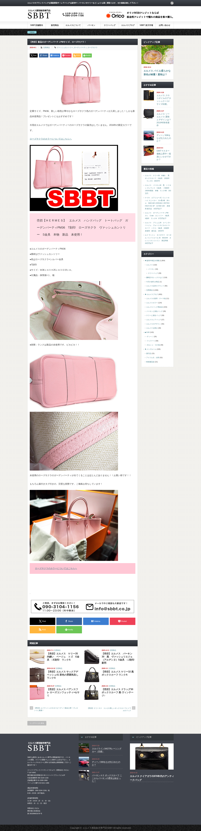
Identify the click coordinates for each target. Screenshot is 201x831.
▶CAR (147, 332)
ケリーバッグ (110, 25)
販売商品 (55, 25)
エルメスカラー (152, 303)
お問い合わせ (164, 25)
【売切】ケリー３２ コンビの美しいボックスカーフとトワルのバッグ (109, 709)
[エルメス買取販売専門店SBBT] (56, 18)
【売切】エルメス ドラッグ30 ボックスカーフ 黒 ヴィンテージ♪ (117, 692)
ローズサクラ (92, 47)
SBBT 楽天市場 (146, 25)
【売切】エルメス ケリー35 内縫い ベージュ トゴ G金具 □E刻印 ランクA (63, 656)
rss (172, 3)
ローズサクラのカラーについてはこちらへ (51, 139)
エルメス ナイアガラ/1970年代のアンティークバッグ (152, 778)
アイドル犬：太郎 (152, 357)
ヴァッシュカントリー (65, 47)
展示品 (148, 353)
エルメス (149, 265)
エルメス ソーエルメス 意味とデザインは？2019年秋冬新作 (164, 120)
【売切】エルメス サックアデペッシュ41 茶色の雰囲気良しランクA (62, 674)
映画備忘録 (150, 362)
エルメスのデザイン (153, 324)
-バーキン (151, 269)
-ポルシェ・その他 (153, 345)
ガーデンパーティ (80, 47)
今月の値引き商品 (152, 282)
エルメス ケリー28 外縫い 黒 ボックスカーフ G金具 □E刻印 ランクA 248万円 (158, 178)
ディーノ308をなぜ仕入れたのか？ (164, 138)
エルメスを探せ (152, 328)
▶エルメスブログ (151, 294)
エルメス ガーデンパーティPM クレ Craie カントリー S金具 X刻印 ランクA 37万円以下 (158, 215)
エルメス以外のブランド (155, 286)
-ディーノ (149, 336)
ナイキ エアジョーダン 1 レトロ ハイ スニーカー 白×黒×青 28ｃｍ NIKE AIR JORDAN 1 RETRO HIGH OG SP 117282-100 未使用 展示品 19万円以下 (157, 203)
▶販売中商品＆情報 (152, 260)
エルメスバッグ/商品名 (154, 307)
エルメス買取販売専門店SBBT (98, 828)
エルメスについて (73, 25)
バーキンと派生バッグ (154, 311)
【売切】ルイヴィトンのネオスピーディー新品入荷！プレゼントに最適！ (56, 709)
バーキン (91, 25)
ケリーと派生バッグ (153, 315)
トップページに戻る (37, 723)
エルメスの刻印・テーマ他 (156, 298)
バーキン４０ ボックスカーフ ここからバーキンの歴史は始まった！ (107, 778)
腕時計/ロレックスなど (154, 277)
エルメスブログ (128, 25)
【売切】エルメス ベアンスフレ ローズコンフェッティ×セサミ (63, 692)
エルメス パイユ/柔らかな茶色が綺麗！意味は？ (157, 73)
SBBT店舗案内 (36, 25)
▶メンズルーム (150, 349)
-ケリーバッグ (153, 273)
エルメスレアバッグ (153, 319)
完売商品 (46, 47)
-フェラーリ (150, 341)
